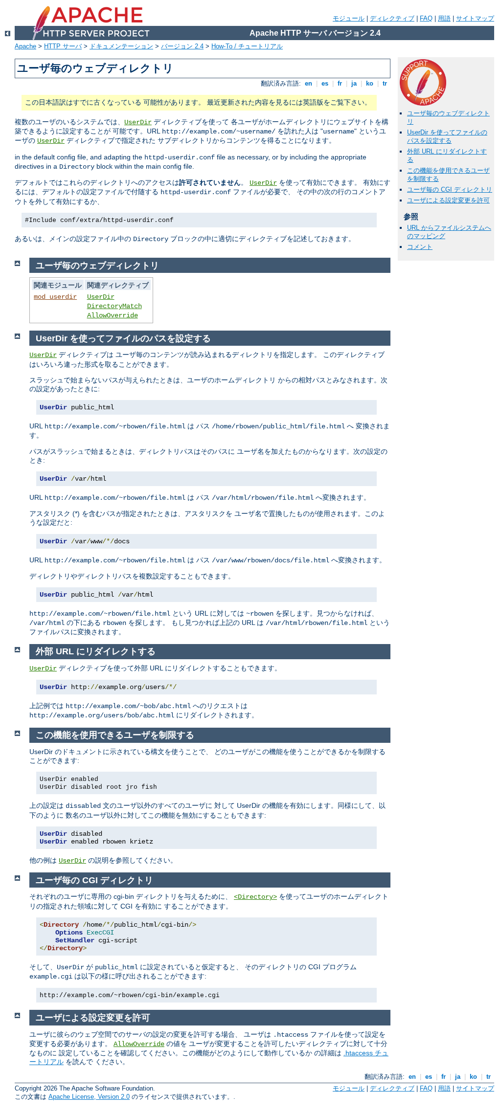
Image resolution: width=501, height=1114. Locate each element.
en (308, 83)
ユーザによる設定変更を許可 (448, 200)
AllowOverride (112, 315)
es (324, 83)
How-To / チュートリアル (247, 46)
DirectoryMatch (114, 306)
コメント (420, 246)
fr (340, 83)
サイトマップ (475, 18)
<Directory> (255, 897)
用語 (444, 18)
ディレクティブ (392, 18)
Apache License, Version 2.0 (89, 1096)
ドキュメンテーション (121, 46)
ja (354, 83)
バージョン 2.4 (182, 46)
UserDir (138, 122)
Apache (25, 46)
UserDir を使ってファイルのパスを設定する (447, 136)
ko (369, 83)
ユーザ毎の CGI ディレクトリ (449, 189)
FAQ (426, 18)
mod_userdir (55, 297)
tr (385, 83)
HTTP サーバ (63, 46)
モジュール (348, 18)
